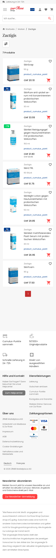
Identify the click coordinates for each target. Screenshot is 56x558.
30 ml (26, 106)
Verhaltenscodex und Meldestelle (12, 452)
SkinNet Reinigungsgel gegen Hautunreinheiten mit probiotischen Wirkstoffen (37, 134)
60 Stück (28, 173)
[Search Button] (50, 18)
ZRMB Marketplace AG (12, 419)
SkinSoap (28, 64)
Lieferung (33, 381)
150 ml (27, 143)
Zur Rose (8, 426)
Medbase (21, 424)
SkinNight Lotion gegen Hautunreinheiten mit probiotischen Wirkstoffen (36, 200)
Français (20, 463)
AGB (4, 436)
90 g (26, 272)
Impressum (7, 431)
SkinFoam (29, 267)
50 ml (26, 210)
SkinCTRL (28, 168)
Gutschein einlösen (38, 386)
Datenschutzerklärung (12, 441)
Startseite (10, 29)
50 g (26, 69)
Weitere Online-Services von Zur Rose (40, 405)
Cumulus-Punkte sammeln (37, 392)
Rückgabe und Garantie (40, 399)
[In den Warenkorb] (49, 80)
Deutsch (8, 463)
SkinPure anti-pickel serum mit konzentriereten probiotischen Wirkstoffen (37, 97)
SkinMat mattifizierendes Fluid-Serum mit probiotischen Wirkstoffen (37, 236)
